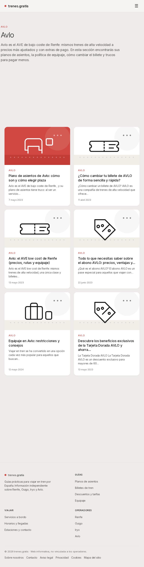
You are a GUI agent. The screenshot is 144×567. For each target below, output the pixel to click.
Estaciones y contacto (17, 529)
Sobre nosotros (14, 557)
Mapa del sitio (92, 557)
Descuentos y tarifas (87, 494)
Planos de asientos (86, 481)
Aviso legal (46, 557)
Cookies (76, 557)
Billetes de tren (84, 487)
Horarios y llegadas (16, 523)
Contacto (31, 557)
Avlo (77, 536)
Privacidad (62, 557)
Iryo (77, 529)
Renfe (78, 517)
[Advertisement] (72, 95)
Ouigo (78, 523)
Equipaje (80, 500)
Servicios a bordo (15, 517)
